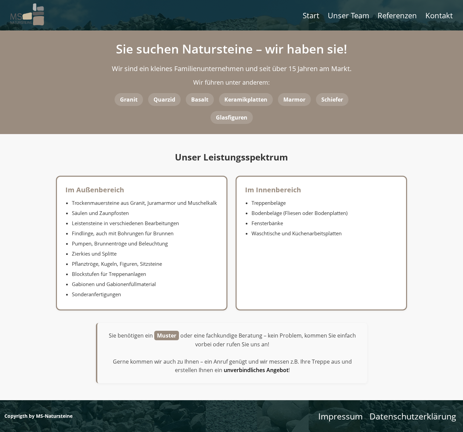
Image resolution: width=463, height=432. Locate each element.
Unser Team (348, 15)
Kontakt (439, 15)
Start (311, 15)
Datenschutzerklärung (412, 416)
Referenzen (397, 15)
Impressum (340, 416)
